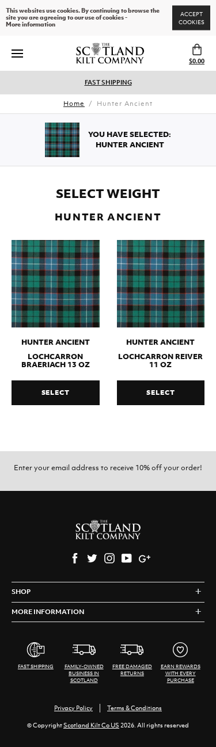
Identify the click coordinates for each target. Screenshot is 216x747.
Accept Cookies (191, 18)
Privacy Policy (73, 707)
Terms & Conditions (134, 707)
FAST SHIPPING (108, 82)
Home (74, 103)
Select (55, 392)
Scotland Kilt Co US (91, 725)
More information (30, 25)
